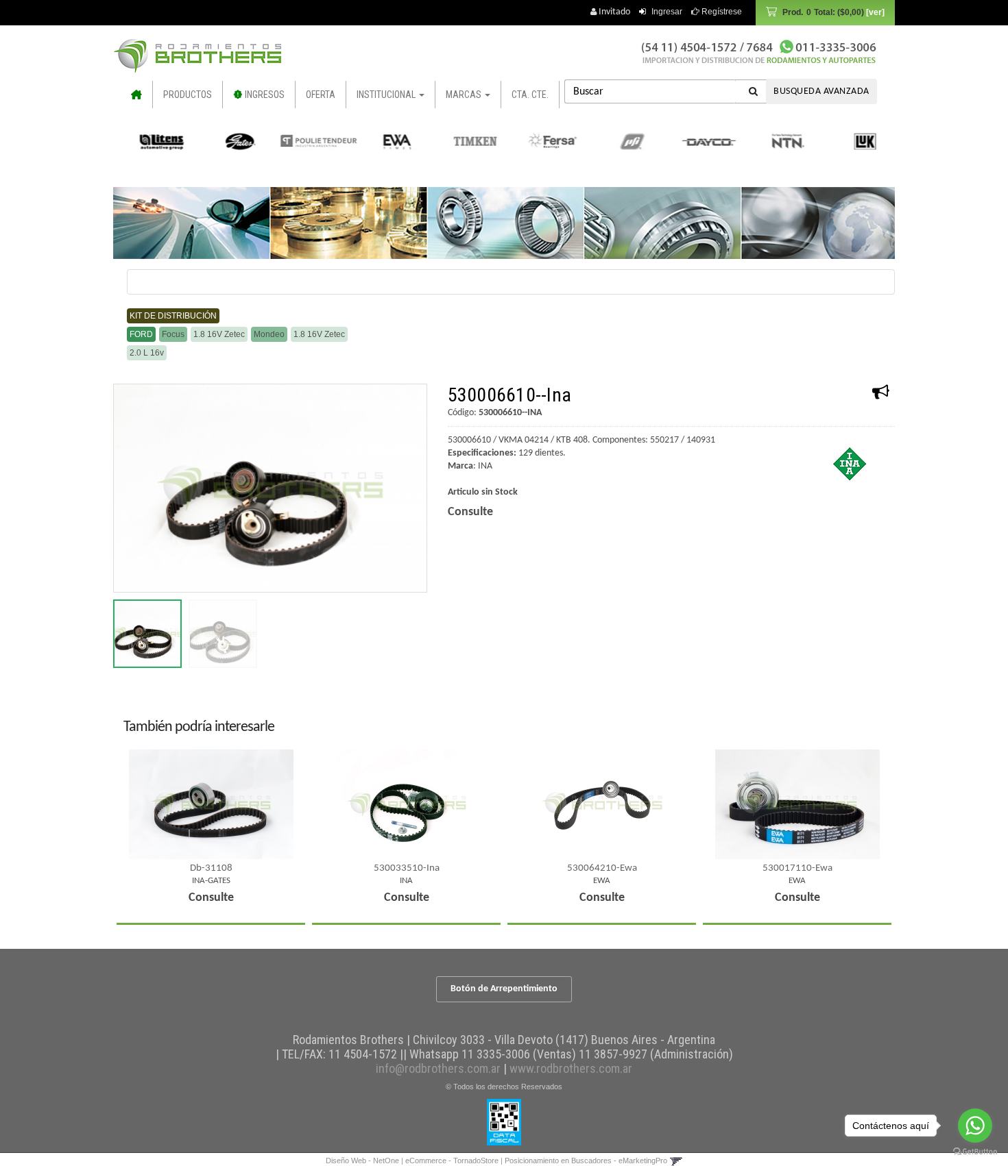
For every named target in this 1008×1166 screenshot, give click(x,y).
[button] (675, 1160)
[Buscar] (753, 91)
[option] (154, 141)
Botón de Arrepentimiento (504, 989)
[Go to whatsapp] (975, 1125)
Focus (173, 334)
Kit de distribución (173, 316)
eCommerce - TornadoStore (452, 1160)
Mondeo (269, 334)
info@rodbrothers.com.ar (438, 1068)
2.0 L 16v (147, 353)
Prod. (823, 12)
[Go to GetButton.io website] (975, 1152)
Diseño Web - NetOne (362, 1160)
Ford (141, 334)
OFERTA (320, 94)
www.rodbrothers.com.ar (570, 1068)
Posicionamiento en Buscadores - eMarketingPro (586, 1160)
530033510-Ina (407, 868)
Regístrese (720, 11)
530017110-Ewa (797, 868)
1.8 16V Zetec (219, 334)
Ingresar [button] (666, 11)
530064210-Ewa (602, 868)
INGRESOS (264, 94)
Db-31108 (211, 868)
